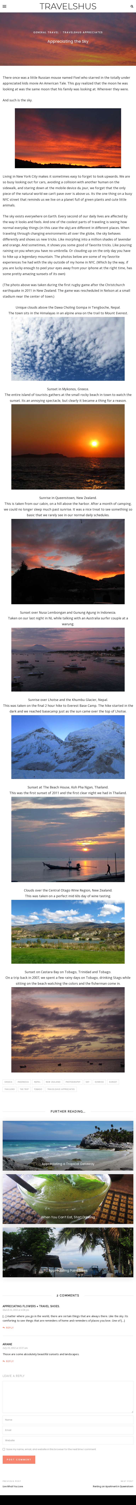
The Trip (24, 1089)
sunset (113, 1082)
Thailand (10, 1089)
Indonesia (23, 1082)
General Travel (46, 32)
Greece (8, 1082)
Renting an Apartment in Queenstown (113, 1486)
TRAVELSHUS (68, 6)
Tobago (38, 1089)
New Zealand (53, 1082)
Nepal (37, 1082)
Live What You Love (13, 1486)
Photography (73, 1082)
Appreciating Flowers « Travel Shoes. (31, 1306)
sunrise (99, 1082)
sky (87, 1082)
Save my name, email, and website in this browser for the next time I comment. (51, 1449)
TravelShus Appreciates (83, 32)
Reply (10, 1327)
